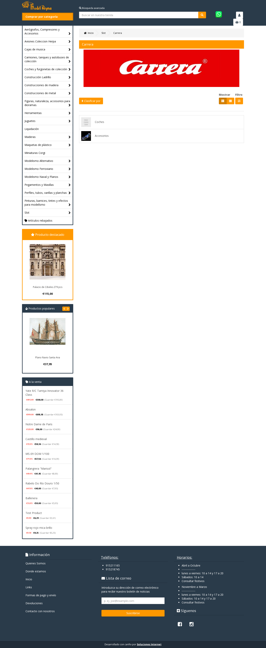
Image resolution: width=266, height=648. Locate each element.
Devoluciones (34, 603)
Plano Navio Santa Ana (47, 357)
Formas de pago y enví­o (41, 595)
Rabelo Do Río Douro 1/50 (42, 483)
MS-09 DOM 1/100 (37, 454)
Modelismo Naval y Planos (41, 177)
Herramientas (33, 113)
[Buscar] (202, 15)
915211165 (113, 565)
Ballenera (31, 498)
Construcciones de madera (41, 85)
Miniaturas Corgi (35, 153)
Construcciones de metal (40, 93)
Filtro (238, 94)
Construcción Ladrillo (38, 77)
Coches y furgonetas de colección (46, 69)
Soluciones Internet (149, 644)
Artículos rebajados (39, 220)
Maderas (30, 137)
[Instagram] (191, 624)
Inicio (29, 579)
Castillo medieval (36, 439)
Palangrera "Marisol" (39, 468)
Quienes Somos (36, 563)
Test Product (34, 513)
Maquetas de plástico (38, 145)
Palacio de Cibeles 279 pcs (47, 287)
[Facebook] (180, 624)
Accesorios (102, 136)
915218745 (113, 569)
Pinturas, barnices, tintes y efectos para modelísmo (46, 202)
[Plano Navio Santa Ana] (47, 336)
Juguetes (30, 121)
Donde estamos (36, 571)
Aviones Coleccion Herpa (40, 41)
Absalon (31, 409)
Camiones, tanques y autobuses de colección (47, 59)
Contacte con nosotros (40, 611)
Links (29, 587)
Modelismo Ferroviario (39, 169)
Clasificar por (91, 101)
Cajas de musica (35, 49)
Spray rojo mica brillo (39, 528)
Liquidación (32, 129)
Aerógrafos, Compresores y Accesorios (42, 31)
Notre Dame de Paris (39, 424)
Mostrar (224, 94)
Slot (27, 212)
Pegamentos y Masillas (39, 185)
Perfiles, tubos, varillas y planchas (46, 193)
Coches (99, 122)
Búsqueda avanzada (93, 8)
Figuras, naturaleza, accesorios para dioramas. (47, 103)
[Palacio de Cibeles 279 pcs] (47, 262)
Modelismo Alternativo (39, 161)
